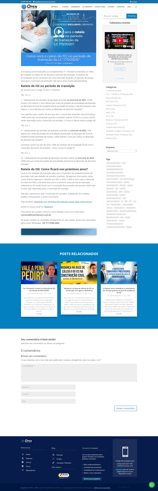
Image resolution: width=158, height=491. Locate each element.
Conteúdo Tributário (64, 463)
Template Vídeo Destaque (117, 134)
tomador (121, 220)
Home (28, 454)
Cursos (65, 7)
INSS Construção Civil (113, 201)
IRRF (108, 112)
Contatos (121, 7)
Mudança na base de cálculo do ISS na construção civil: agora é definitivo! (79, 289)
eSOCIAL (122, 188)
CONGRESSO (75, 7)
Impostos (122, 195)
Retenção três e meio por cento (116, 214)
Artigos (59, 459)
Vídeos (59, 63)
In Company (87, 7)
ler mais (39, 314)
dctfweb (126, 182)
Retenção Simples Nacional (128, 211)
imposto (126, 192)
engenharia (110, 188)
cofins (123, 163)
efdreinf (130, 185)
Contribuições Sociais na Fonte (116, 176)
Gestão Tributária (113, 105)
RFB (122, 217)
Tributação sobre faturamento (115, 227)
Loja (129, 7)
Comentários (111, 90)
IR (122, 201)
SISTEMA (111, 7)
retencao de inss (119, 208)
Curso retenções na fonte (114, 182)
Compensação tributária (114, 166)
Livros (28, 466)
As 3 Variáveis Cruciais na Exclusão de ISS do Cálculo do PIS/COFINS (39, 289)
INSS (108, 109)
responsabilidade (128, 204)
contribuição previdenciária (115, 172)
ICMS (120, 192)
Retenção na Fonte (112, 211)
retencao (109, 208)
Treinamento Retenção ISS (114, 224)
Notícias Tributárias (114, 120)
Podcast (109, 123)
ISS (56, 63)
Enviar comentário (126, 408)
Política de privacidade (102, 488)
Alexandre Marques (36, 293)
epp (117, 188)
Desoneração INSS (112, 185)
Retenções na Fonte (112, 217)
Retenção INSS (130, 208)
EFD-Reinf (110, 101)
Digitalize (119, 469)
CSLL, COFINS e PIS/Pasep (117, 94)
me (135, 201)
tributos (129, 227)
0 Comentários (67, 63)
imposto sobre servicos (114, 198)
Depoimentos (30, 470)
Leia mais (120, 69)
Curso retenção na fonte (127, 179)
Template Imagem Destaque (118, 131)
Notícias (60, 455)
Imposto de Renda (112, 195)
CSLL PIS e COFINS (112, 179)
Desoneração (112, 98)
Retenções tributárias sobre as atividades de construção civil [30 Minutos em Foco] (120, 57)
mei (108, 204)
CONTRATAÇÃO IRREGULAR (114, 169)
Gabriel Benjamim (115, 296)
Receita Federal (115, 204)
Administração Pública (113, 163)
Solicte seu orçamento (92, 479)
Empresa (54, 7)
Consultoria (100, 7)
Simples (127, 217)
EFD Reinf (123, 185)
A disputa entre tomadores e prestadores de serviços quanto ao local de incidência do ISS (119, 290)
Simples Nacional (113, 127)
